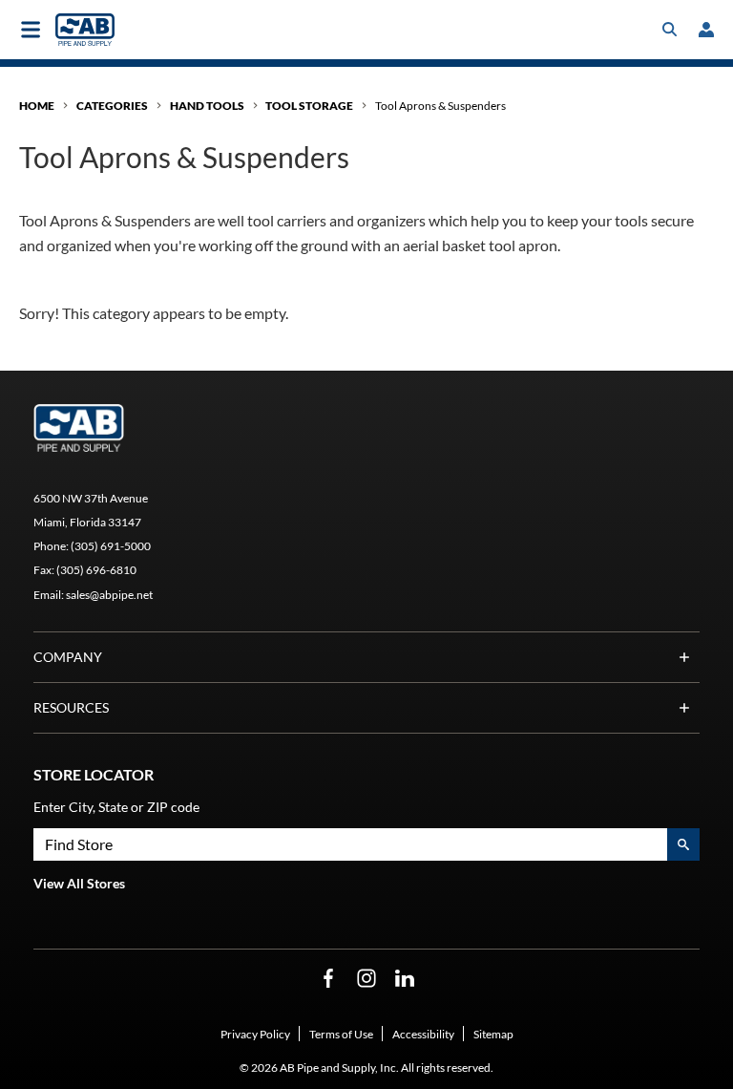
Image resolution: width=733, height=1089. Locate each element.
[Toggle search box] (670, 29)
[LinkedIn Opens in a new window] (404, 979)
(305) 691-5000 (111, 546)
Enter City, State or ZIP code (116, 807)
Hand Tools (207, 105)
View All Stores (79, 883)
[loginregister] (706, 29)
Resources (71, 707)
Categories (112, 105)
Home (36, 105)
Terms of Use (341, 1034)
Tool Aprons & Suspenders (440, 105)
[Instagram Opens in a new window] (366, 979)
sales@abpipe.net (109, 594)
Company (67, 657)
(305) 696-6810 (96, 570)
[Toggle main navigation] (30, 29)
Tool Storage (309, 105)
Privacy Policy (255, 1034)
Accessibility (423, 1034)
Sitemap (493, 1034)
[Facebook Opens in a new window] (328, 979)
